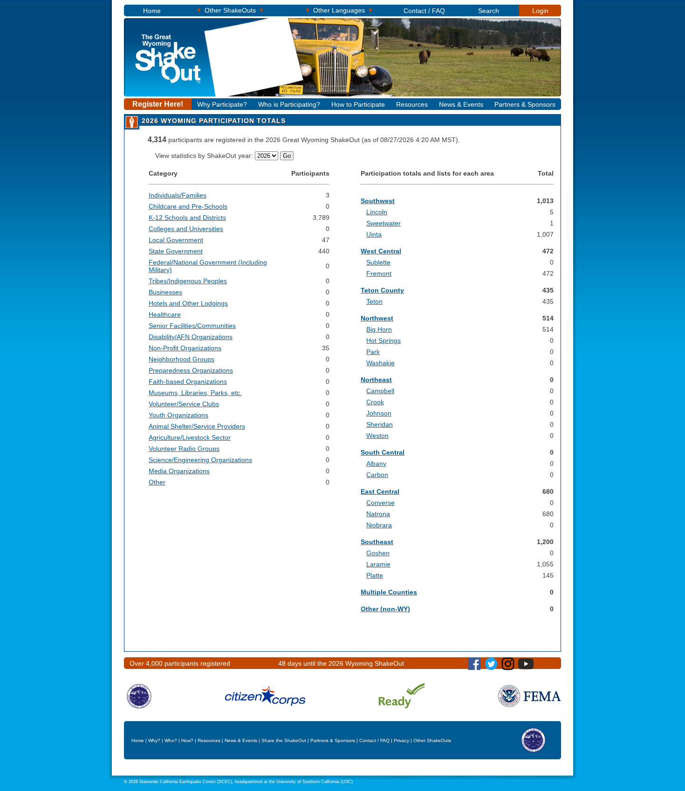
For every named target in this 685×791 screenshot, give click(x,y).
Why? (154, 740)
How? (187, 740)
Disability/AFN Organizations (191, 337)
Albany (376, 463)
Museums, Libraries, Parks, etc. (195, 392)
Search (488, 10)
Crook (375, 402)
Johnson (378, 413)
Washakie (380, 363)
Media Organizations (179, 471)
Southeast (377, 542)
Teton (374, 301)
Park (373, 351)
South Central (382, 452)
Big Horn (379, 329)
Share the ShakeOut (283, 740)
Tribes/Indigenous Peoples (188, 281)
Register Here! (157, 104)
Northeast (376, 379)
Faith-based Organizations (188, 381)
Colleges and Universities (186, 228)
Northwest (377, 318)
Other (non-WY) (385, 609)
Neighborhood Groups (181, 359)
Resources (412, 104)
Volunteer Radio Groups (184, 448)
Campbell (380, 391)
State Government (176, 251)
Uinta (374, 234)
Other (157, 482)
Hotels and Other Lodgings (188, 303)
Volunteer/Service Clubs (184, 404)
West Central (381, 251)
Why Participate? (222, 104)
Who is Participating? (289, 104)
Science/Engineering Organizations (200, 460)
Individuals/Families (177, 195)
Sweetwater (383, 223)
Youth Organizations (178, 415)
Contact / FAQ (424, 10)
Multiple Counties (389, 592)
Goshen (378, 553)
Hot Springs (383, 340)
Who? (170, 740)
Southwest (378, 201)
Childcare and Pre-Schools (188, 206)
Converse (380, 502)
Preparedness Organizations (191, 370)
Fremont (378, 273)
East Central (380, 491)
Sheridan (379, 424)
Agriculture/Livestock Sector (190, 437)
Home (152, 10)
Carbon (377, 474)
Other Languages (339, 10)
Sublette (378, 262)
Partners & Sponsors (524, 104)
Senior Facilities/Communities (192, 325)
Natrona (378, 514)
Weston (377, 435)
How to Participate (358, 104)
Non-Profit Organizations (185, 348)
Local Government (176, 240)
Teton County (382, 290)
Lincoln (376, 212)
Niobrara (379, 525)
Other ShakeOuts (230, 10)
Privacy (401, 740)
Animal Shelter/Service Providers (197, 426)
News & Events (461, 104)
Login (540, 10)
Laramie (378, 564)
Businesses (165, 292)
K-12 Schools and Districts (187, 217)
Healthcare (165, 314)
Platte (374, 575)
